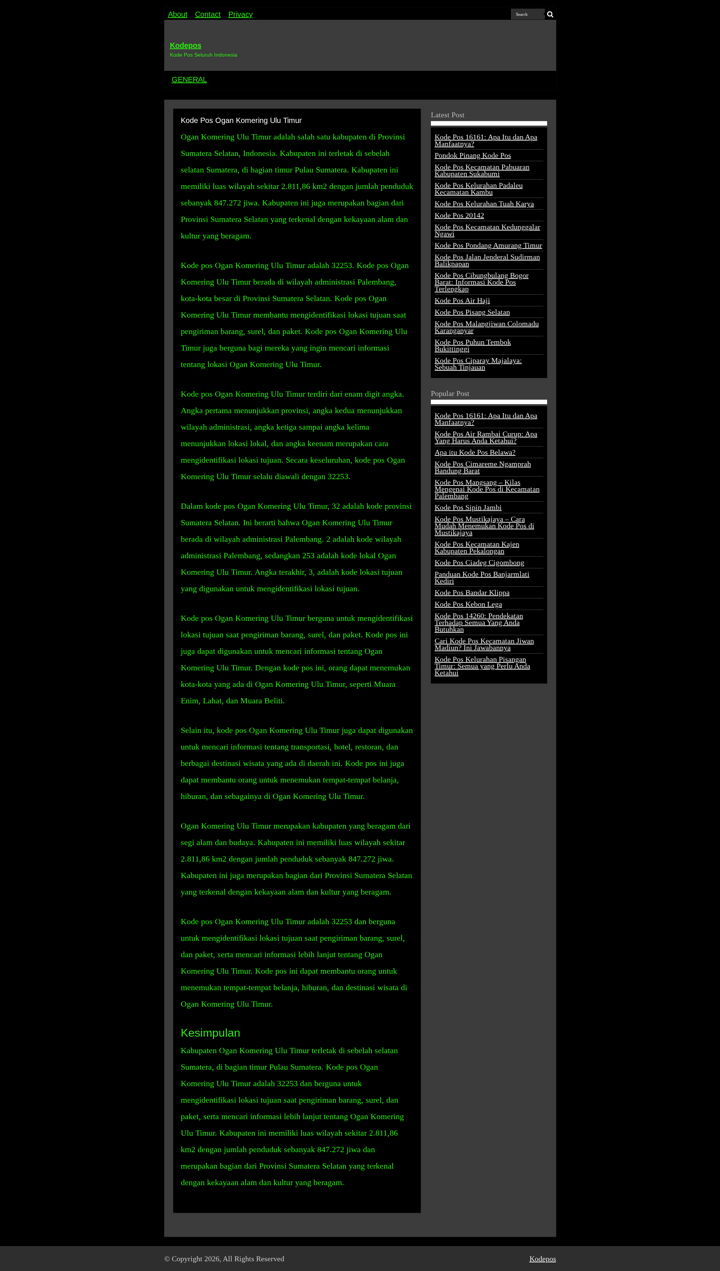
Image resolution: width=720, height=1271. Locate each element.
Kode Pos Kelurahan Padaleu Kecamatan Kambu (479, 188)
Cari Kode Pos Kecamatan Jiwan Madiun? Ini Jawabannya (484, 644)
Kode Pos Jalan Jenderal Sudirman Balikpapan (487, 260)
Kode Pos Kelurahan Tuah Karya (484, 203)
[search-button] (550, 14)
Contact (208, 14)
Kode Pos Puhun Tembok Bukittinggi (473, 345)
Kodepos (185, 45)
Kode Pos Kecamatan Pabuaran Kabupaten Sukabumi (482, 170)
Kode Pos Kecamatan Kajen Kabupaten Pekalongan (477, 547)
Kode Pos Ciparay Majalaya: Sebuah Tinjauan (478, 363)
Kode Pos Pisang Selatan (472, 312)
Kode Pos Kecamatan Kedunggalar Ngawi (487, 230)
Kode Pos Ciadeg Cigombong (479, 562)
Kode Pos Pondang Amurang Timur (488, 245)
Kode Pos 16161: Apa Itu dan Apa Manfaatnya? (486, 140)
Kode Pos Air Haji (462, 300)
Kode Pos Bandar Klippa (472, 592)
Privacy (240, 14)
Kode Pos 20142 (459, 215)
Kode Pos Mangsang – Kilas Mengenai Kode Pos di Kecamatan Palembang (487, 489)
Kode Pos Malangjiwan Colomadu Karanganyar (487, 326)
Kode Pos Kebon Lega (468, 604)
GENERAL (189, 79)
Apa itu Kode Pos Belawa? (475, 452)
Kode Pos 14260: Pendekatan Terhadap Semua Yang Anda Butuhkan (479, 622)
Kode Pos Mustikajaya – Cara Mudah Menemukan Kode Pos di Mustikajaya (484, 526)
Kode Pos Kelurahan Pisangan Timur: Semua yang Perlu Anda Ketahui (482, 666)
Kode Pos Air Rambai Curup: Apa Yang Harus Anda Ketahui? (486, 437)
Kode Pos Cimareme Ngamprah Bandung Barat (483, 467)
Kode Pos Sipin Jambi (468, 507)
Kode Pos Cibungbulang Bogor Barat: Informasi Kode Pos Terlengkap (482, 282)
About (178, 14)
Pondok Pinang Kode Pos (473, 155)
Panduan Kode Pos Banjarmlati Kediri (482, 577)
